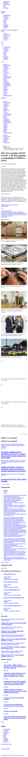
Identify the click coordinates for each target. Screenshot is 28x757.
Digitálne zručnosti (8, 95)
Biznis (5, 79)
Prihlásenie (3, 11)
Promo (5, 91)
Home (5, 146)
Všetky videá (4, 568)
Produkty (6, 89)
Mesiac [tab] (5, 492)
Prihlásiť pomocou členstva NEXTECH (9, 204)
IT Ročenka (6, 17)
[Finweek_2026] (5, 562)
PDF (5, 5)
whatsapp (10, 163)
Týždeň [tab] (5, 491)
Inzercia (5, 23)
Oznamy (5, 86)
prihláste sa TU (23, 201)
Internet (5, 80)
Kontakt (5, 27)
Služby (2, 12)
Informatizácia (7, 83)
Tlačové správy (7, 78)
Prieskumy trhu (7, 84)
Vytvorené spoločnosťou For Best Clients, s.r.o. (11, 746)
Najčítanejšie (6, 142)
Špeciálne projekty (8, 76)
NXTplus (6, 18)
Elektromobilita (7, 4)
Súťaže (5, 20)
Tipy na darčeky (7, 34)
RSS (5, 22)
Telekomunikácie (7, 85)
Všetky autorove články (6, 210)
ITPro (5, 74)
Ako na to (6, 75)
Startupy (5, 88)
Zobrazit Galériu (4, 206)
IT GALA (6, 16)
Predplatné (6, 2)
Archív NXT (6, 37)
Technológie (6, 73)
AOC (2, 217)
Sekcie (2, 42)
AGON (5, 217)
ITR (5, 6)
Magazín (5, 33)
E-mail (14, 163)
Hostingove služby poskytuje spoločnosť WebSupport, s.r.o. (14, 751)
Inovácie (5, 90)
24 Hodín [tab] (6, 490)
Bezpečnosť (6, 81)
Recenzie (6, 36)
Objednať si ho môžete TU (7, 201)
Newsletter (6, 8)
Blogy (5, 21)
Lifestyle (5, 93)
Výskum (5, 71)
